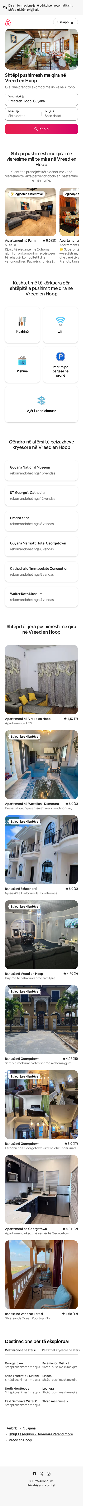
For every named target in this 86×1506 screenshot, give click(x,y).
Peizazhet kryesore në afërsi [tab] (61, 1350)
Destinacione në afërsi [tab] (20, 1350)
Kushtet (50, 1485)
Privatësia (34, 1485)
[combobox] (41, 101)
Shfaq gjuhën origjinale (23, 10)
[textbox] (23, 116)
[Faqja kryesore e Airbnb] (8, 22)
